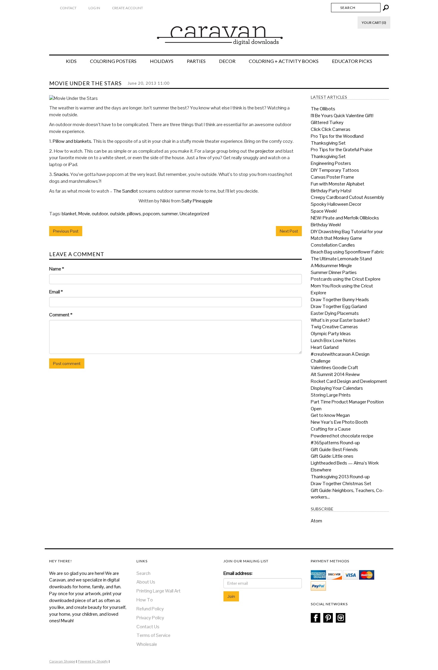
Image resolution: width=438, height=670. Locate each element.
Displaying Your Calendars (337, 388)
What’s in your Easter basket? (340, 320)
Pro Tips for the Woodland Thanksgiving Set (337, 139)
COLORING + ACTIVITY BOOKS (284, 61)
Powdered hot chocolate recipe (342, 436)
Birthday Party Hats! (331, 191)
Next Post (289, 231)
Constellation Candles (333, 245)
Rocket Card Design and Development (349, 381)
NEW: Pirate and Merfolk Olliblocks (345, 218)
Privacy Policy (150, 618)
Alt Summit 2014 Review (335, 374)
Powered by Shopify (93, 661)
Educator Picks (352, 61)
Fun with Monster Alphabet (337, 184)
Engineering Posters (331, 163)
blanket (69, 214)
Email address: (237, 573)
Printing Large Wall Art (158, 591)
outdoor (100, 214)
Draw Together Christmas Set (341, 483)
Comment (60, 315)
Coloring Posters (113, 61)
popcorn (151, 214)
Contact (68, 8)
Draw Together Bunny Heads (340, 299)
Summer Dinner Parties (334, 272)
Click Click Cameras (330, 129)
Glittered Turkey (327, 122)
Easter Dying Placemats (335, 313)
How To (144, 600)
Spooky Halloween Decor (336, 204)
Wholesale (146, 644)
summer (169, 214)
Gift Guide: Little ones (332, 456)
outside (117, 214)
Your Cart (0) (374, 22)
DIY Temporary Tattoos (335, 170)
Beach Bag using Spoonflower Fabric (347, 252)
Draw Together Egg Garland (339, 306)
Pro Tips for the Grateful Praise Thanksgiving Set (341, 153)
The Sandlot (125, 191)
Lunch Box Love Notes (333, 340)
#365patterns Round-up (335, 443)
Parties (196, 61)
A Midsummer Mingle (331, 265)
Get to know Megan (330, 415)
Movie (84, 214)
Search (143, 573)
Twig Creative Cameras (334, 327)
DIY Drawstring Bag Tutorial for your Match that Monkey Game (347, 235)
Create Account (127, 8)
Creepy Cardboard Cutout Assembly (347, 197)
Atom (316, 521)
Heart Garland (324, 347)
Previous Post (65, 231)
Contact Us (147, 626)
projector (264, 151)
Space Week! (324, 211)
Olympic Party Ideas (331, 333)
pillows (134, 214)
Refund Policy (150, 609)
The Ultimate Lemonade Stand (341, 259)
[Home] (219, 32)
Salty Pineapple (196, 201)
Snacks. (61, 174)
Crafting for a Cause (331, 429)
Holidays (161, 61)
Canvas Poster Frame (332, 177)
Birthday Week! (326, 225)
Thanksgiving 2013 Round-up (340, 477)
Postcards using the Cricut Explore (345, 279)
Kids (71, 61)
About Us (145, 582)
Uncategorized (194, 214)
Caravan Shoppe (62, 661)
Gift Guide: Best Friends (334, 449)
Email (56, 292)
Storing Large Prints (331, 395)
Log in (94, 8)
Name (56, 269)
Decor (227, 61)
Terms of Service (153, 635)
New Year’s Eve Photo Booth (339, 422)
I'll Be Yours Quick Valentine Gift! (342, 115)
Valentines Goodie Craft (334, 367)
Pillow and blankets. (72, 141)
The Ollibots (323, 109)
